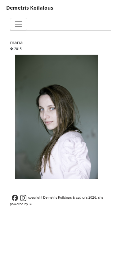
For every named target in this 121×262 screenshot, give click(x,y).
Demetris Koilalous (29, 7)
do (30, 204)
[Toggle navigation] (18, 24)
